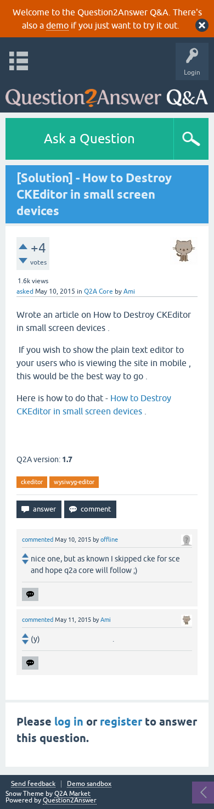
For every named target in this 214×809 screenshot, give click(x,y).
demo (57, 25)
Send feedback (33, 784)
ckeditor (32, 482)
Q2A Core (98, 291)
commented (37, 539)
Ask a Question (89, 138)
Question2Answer (70, 800)
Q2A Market (72, 793)
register (121, 721)
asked (24, 291)
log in (68, 721)
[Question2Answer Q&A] (106, 93)
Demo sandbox (89, 784)
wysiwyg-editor (74, 482)
